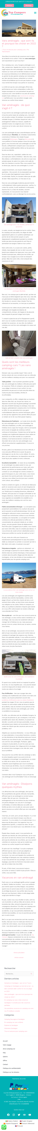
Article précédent (19, 952)
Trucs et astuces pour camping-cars (14, 49)
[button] (35, 13)
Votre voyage (7, 1045)
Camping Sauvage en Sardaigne (14, 1019)
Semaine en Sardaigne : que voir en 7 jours (17, 983)
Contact (5, 1064)
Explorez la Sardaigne (11, 1025)
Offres (5, 1060)
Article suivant (19, 957)
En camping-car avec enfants (13, 1022)
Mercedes (28, 139)
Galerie (5, 1056)
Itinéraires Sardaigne (10, 1028)
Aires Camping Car (9, 1049)
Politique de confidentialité (12, 1068)
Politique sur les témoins (11, 1072)
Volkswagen (14, 139)
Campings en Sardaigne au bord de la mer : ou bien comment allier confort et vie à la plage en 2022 (18, 988)
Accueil (5, 1041)
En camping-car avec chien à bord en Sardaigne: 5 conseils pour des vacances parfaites (17, 1002)
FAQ (4, 1053)
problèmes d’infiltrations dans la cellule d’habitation (18, 700)
